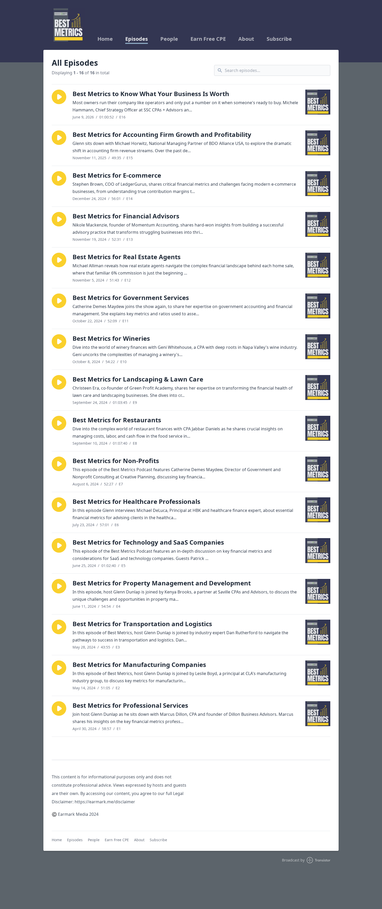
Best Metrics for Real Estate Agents (127, 256)
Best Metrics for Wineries (111, 338)
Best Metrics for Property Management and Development (162, 583)
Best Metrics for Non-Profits (116, 460)
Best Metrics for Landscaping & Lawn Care (138, 379)
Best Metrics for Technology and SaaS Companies (148, 542)
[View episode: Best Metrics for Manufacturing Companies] (317, 672)
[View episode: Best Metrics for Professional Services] (317, 713)
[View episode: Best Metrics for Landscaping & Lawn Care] (317, 387)
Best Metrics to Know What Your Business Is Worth (151, 93)
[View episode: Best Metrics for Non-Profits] (317, 469)
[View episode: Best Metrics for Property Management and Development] (317, 591)
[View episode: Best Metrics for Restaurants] (317, 428)
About (246, 39)
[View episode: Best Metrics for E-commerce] (317, 183)
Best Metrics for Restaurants (117, 420)
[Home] (68, 25)
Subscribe (279, 39)
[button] (59, 97)
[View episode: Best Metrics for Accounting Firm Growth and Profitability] (317, 142)
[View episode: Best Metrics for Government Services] (317, 305)
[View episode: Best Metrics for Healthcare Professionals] (317, 509)
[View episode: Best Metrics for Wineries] (317, 346)
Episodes (136, 39)
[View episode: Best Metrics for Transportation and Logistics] (317, 632)
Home (105, 39)
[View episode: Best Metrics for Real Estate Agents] (317, 265)
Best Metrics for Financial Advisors (126, 216)
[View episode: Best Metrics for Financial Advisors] (317, 224)
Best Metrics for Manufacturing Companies (139, 664)
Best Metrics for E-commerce (117, 175)
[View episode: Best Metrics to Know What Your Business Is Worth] (317, 102)
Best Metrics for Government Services (131, 297)
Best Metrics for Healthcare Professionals (136, 501)
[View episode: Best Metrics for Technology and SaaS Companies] (317, 550)
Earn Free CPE (208, 39)
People (169, 39)
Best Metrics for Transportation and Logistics (142, 623)
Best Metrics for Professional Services (130, 705)
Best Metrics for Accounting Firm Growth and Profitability (162, 134)
